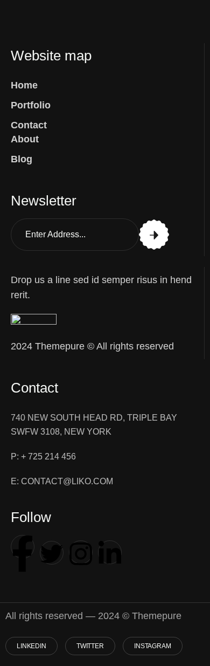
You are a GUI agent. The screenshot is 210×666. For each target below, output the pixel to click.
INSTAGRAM (152, 646)
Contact (29, 125)
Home (24, 85)
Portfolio (31, 105)
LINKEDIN (31, 646)
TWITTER (90, 646)
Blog (21, 159)
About (25, 139)
